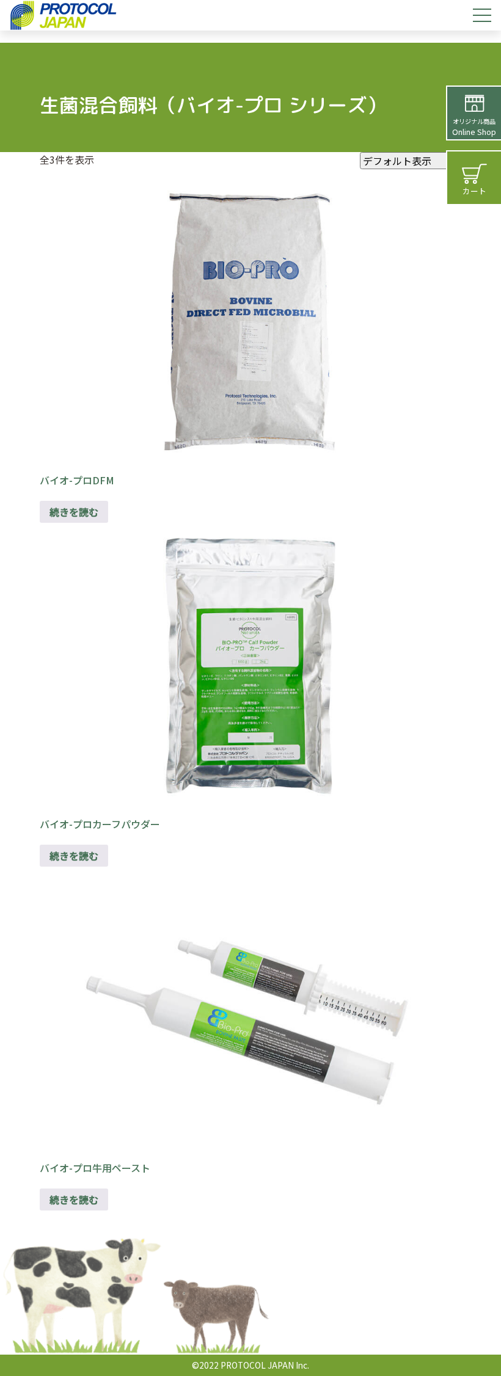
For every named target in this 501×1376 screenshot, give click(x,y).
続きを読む (73, 511)
